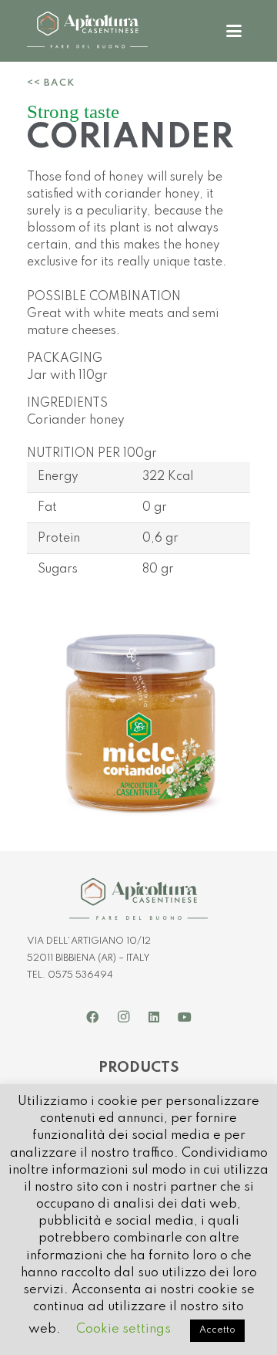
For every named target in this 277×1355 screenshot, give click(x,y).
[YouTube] (184, 1017)
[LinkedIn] (153, 1017)
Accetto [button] (217, 1330)
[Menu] (234, 31)
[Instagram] (123, 1017)
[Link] (87, 31)
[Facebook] (92, 1017)
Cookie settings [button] (123, 1329)
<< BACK (51, 83)
